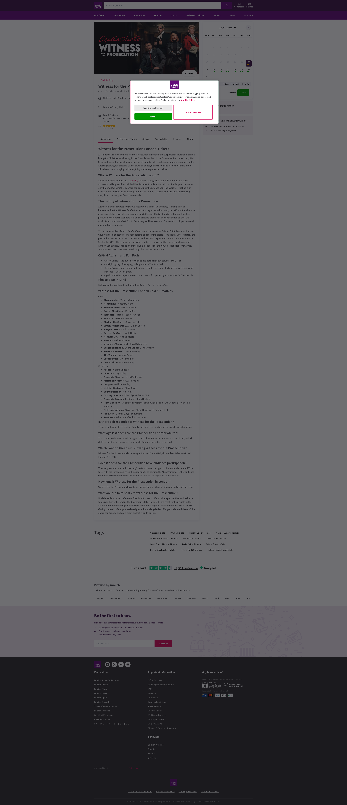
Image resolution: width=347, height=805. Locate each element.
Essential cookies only (153, 108)
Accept (153, 116)
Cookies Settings (193, 112)
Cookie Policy (188, 100)
